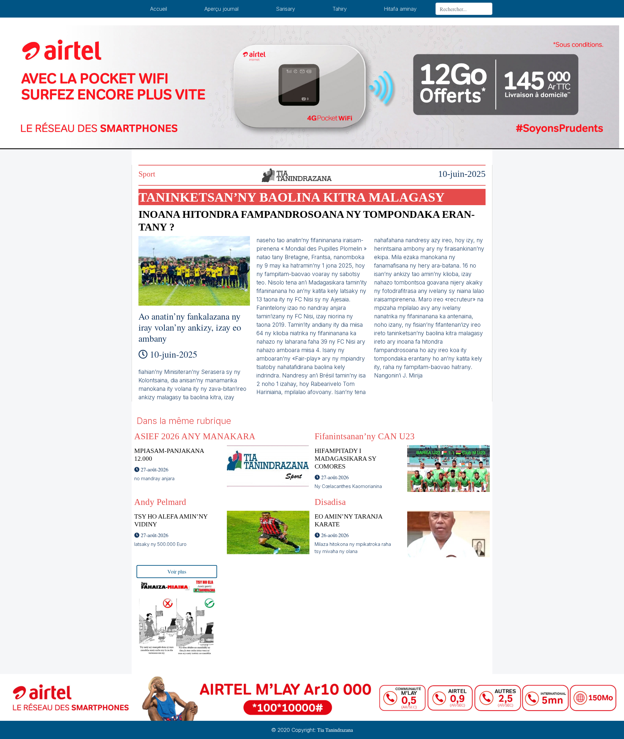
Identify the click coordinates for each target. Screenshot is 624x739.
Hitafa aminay (400, 9)
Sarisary (285, 9)
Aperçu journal (221, 9)
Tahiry (339, 9)
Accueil (158, 9)
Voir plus (176, 571)
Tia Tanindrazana (335, 729)
